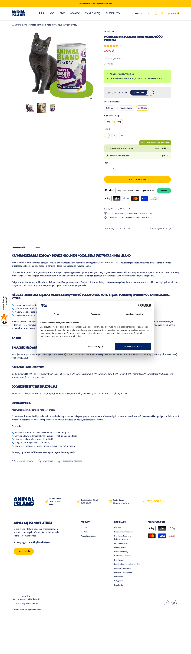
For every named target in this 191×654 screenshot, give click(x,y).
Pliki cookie (118, 577)
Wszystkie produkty (88, 536)
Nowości (75, 13)
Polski (137, 13)
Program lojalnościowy (123, 532)
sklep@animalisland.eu (122, 503)
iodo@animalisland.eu (29, 604)
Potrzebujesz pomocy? (160, 228)
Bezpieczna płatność (72, 461)
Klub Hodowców (121, 543)
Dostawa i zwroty (25, 461)
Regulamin (118, 560)
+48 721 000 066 (153, 501)
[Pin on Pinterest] (120, 228)
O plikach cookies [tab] (134, 314)
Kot (52, 13)
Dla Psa (84, 528)
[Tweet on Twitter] (125, 228)
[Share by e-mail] (129, 228)
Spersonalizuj (93, 346)
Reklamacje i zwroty (122, 556)
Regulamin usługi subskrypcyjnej (127, 564)
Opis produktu (18, 248)
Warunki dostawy (121, 552)
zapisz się (22, 551)
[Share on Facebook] (117, 228)
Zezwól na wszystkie (132, 346)
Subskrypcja (113, 13)
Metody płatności (121, 547)
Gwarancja (48, 461)
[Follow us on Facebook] (166, 602)
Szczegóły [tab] (95, 314)
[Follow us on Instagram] (174, 602)
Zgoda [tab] (57, 314)
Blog (62, 13)
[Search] (148, 13)
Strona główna (22, 25)
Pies (41, 13)
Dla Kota (84, 532)
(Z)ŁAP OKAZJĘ (92, 13)
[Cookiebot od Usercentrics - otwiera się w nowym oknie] (139, 306)
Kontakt (117, 528)
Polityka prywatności (122, 568)
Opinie (37, 248)
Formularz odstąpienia (123, 572)
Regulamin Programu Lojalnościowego (122, 537)
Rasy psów (118, 581)
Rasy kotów (118, 585)
